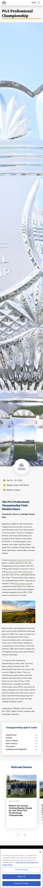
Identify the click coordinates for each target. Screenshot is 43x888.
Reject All (21, 877)
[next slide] (24, 835)
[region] (21, 868)
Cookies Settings (21, 870)
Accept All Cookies (21, 883)
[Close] (40, 852)
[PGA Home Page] (4, 3)
